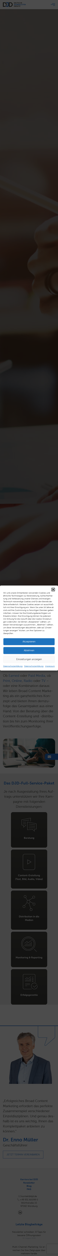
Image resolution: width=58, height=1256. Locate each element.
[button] (53, 589)
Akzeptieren (29, 641)
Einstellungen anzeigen (29, 659)
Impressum (50, 666)
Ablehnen (29, 650)
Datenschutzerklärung (13, 666)
